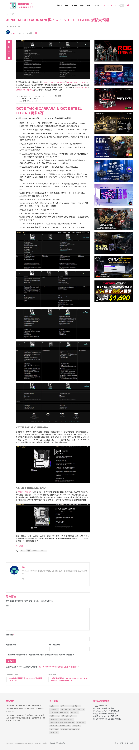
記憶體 (53, 726)
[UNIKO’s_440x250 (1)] (113, 124)
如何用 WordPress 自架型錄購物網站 (107, 719)
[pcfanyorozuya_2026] (113, 75)
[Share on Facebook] (9, 42)
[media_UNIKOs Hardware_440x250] (113, 220)
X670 (22, 551)
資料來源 (19, 546)
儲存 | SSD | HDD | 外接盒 (70, 706)
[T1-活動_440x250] (113, 100)
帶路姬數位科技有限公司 (57, 743)
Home (8, 14)
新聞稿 (74, 5)
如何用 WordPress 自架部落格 (104, 714)
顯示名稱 (10, 635)
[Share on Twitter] (9, 47)
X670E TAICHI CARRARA (54, 82)
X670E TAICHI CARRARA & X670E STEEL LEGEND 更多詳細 (40, 96)
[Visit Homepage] (23, 5)
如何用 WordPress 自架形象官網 (105, 716)
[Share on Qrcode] (9, 52)
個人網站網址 (54, 645)
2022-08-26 (22, 33)
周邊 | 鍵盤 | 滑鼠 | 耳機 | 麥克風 (72, 709)
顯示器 (53, 732)
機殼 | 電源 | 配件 (69, 716)
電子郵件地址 (11, 645)
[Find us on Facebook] (104, 5)
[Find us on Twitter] (112, 5)
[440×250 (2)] (113, 172)
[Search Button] (128, 5)
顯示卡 (54, 729)
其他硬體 (54, 709)
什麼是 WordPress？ (101, 706)
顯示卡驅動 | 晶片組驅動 (70, 729)
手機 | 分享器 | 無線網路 (59, 712)
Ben (14, 33)
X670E (43, 551)
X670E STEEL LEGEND (76, 82)
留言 (8, 606)
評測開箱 (65, 726)
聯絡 (88, 5)
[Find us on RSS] (115, 5)
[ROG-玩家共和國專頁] (113, 51)
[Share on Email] (9, 57)
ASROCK (35, 551)
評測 (58, 5)
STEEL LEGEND (24, 492)
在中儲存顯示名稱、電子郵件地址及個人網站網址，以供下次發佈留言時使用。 (41, 655)
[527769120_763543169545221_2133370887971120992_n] (113, 244)
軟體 (82, 5)
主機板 (54, 706)
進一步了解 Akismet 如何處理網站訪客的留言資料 (58, 667)
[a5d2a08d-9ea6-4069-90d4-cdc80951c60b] (113, 148)
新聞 (66, 5)
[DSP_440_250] (113, 196)
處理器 (81, 722)
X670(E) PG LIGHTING (25, 90)
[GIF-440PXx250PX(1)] (113, 292)
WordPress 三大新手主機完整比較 (106, 711)
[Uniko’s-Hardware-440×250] (113, 268)
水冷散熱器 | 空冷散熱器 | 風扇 (61, 719)
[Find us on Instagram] (107, 5)
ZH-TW (96, 5)
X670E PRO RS (81, 87)
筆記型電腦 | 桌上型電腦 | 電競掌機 (62, 722)
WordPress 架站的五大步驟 (103, 708)
